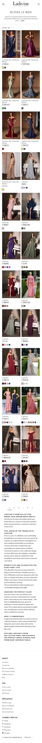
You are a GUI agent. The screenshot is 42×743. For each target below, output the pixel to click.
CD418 (25, 380)
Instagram (7, 724)
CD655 (25, 104)
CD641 (5, 64)
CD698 (5, 496)
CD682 (25, 496)
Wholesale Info (7, 709)
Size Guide (5, 693)
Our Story (5, 662)
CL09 (24, 263)
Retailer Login (6, 703)
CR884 (25, 341)
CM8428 (6, 457)
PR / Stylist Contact (8, 671)
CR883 (5, 302)
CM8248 (26, 224)
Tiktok (6, 721)
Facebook (7, 727)
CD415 (5, 418)
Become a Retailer (8, 668)
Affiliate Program (7, 674)
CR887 (5, 224)
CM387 (25, 457)
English (27, 737)
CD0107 (6, 104)
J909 (24, 184)
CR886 (5, 263)
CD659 (25, 145)
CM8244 (26, 302)
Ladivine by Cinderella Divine (10, 61)
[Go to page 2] (32, 507)
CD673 (5, 380)
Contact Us (5, 665)
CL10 (4, 341)
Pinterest (7, 730)
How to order (6, 687)
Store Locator (6, 690)
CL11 (4, 186)
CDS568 (26, 64)
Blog (3, 677)
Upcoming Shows (8, 712)
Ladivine (25, 182)
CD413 (25, 418)
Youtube (7, 733)
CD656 (5, 145)
